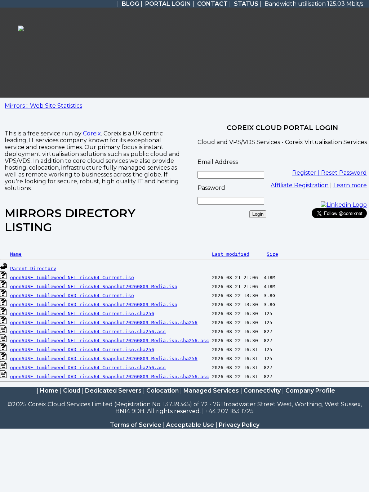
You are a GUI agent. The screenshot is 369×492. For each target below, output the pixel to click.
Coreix (92, 133)
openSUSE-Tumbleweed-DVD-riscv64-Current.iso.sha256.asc (88, 367)
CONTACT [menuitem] (212, 3)
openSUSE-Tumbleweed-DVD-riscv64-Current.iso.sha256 (82, 349)
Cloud (71, 390)
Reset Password (344, 172)
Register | (306, 172)
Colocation (162, 390)
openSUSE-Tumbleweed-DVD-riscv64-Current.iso (72, 295)
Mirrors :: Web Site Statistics (43, 105)
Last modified (230, 254)
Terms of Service (135, 424)
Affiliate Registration (300, 185)
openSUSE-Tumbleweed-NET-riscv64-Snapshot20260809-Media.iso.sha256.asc (109, 340)
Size (272, 254)
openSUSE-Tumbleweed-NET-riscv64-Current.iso (72, 277)
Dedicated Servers (113, 390)
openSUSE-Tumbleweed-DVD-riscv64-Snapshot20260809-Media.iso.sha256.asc (109, 376)
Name (16, 254)
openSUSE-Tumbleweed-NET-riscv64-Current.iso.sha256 (82, 313)
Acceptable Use (190, 424)
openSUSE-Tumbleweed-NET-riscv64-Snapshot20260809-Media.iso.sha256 (103, 322)
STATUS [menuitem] (246, 3)
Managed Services (211, 390)
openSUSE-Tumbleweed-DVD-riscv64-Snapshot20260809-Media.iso (93, 304)
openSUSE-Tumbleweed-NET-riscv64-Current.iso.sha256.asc (88, 331)
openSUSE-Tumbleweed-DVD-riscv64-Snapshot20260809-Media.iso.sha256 (103, 358)
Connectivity (262, 390)
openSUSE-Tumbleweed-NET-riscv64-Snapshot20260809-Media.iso (93, 286)
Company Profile (310, 390)
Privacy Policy (239, 424)
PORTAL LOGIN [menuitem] (168, 3)
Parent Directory (33, 268)
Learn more (350, 185)
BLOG (130, 3)
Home (49, 390)
